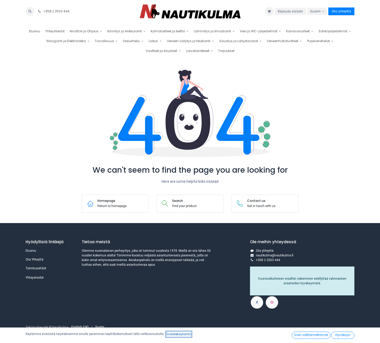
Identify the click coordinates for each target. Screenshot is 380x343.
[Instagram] (272, 302)
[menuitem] (34, 31)
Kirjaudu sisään (290, 11)
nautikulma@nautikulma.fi (274, 255)
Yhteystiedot (35, 277)
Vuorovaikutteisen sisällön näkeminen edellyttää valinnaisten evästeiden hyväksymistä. (302, 281)
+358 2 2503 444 (56, 11)
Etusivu (31, 251)
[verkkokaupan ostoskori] (269, 11)
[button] (30, 11)
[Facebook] (257, 302)
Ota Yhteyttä (34, 259)
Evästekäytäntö (178, 334)
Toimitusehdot (36, 268)
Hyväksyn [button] (343, 335)
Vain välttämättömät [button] (311, 335)
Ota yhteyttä (341, 11)
